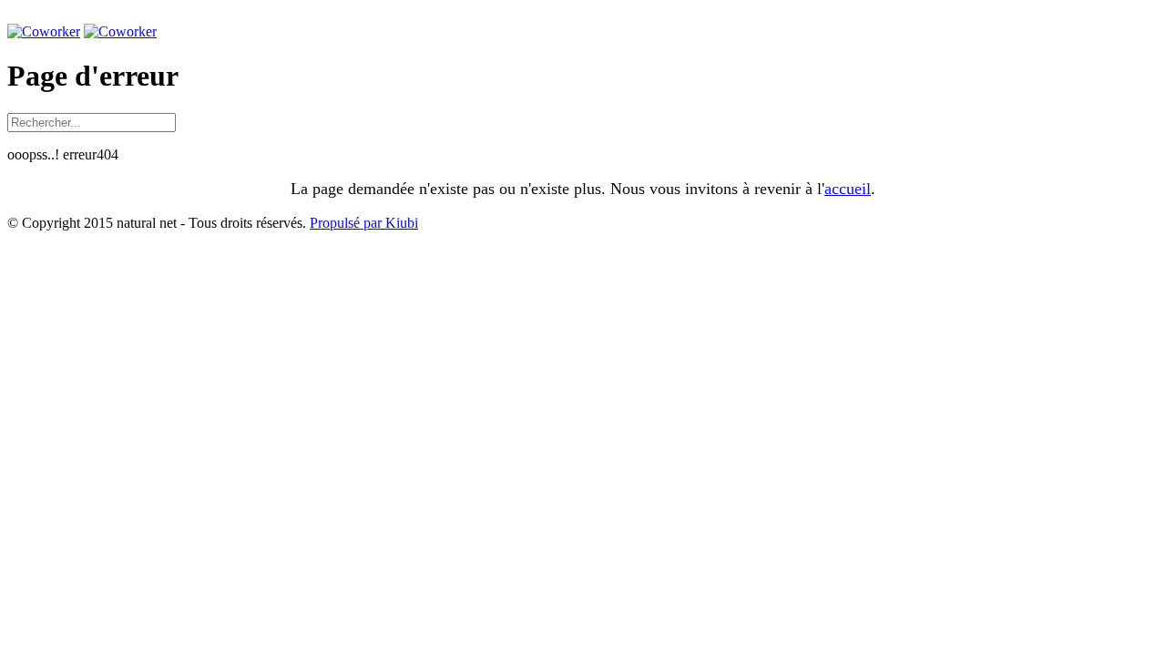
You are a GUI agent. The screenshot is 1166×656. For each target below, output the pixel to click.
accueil (847, 188)
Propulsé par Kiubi (364, 223)
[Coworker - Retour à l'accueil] (43, 31)
